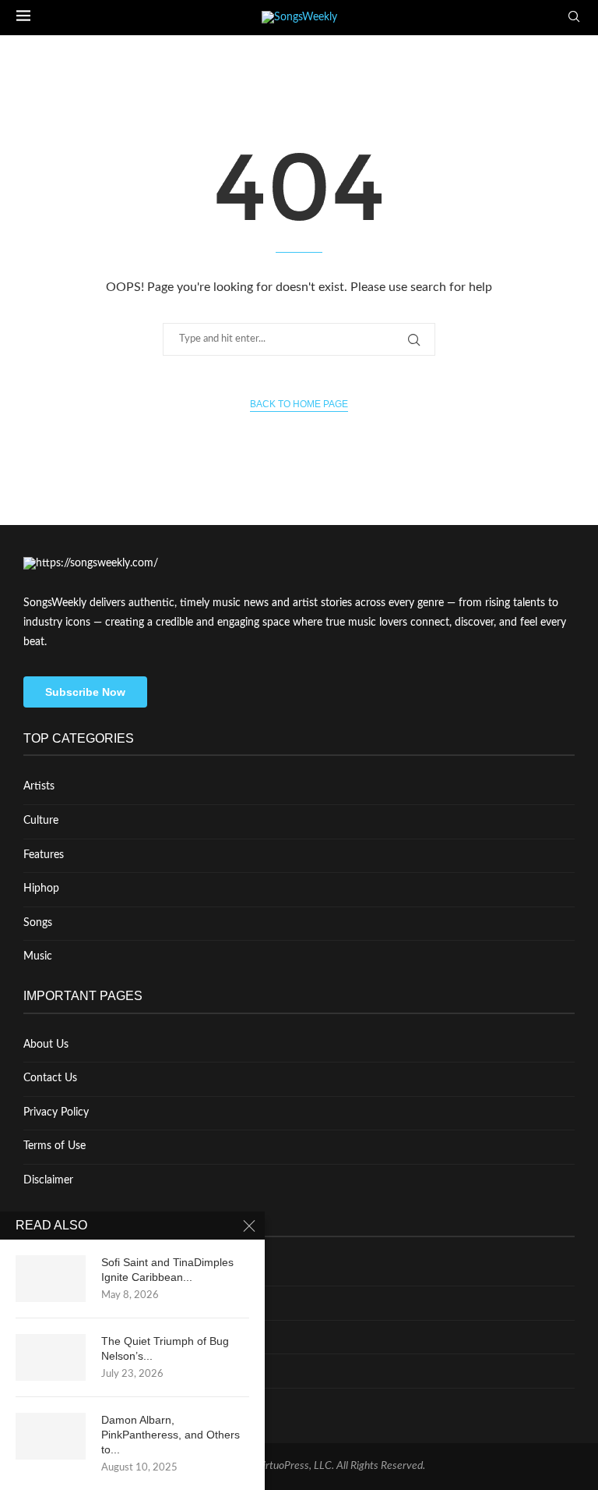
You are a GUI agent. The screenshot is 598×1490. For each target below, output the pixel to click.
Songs (37, 922)
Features (43, 855)
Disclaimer (48, 1180)
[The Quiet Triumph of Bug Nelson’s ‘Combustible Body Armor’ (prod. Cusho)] (51, 1357)
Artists (39, 786)
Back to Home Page (299, 404)
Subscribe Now (85, 692)
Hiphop (41, 888)
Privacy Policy (56, 1112)
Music (37, 956)
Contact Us (50, 1078)
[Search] (574, 17)
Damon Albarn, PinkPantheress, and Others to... (170, 1435)
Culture (40, 820)
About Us (46, 1044)
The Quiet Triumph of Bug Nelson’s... (165, 1348)
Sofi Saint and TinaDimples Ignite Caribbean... (167, 1269)
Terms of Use (54, 1146)
